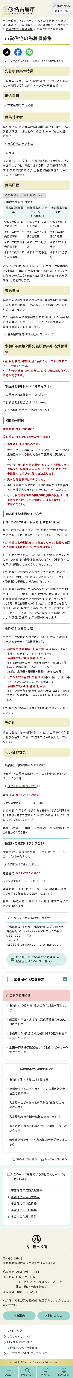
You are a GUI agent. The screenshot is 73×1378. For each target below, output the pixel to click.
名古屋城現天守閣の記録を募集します (33, 1116)
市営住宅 (63, 25)
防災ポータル (61, 11)
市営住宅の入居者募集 (19, 29)
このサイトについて (19, 1336)
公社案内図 (21, 786)
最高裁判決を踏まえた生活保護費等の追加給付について (37, 1022)
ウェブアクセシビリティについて (27, 1353)
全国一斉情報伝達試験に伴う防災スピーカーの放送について (38, 1050)
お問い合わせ (53, 1315)
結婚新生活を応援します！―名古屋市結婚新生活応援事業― (37, 1091)
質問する (45, 1375)
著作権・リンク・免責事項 (22, 1348)
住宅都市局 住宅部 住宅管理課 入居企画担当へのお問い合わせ (37, 959)
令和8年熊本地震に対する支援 (28, 1079)
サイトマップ (14, 1330)
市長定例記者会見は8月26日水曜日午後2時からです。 (38, 1128)
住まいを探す (25, 25)
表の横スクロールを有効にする (24, 195)
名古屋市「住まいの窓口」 (23, 864)
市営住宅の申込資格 (20, 105)
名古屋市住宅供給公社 (29, 334)
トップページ (27, 20)
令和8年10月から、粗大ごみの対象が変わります (38, 1008)
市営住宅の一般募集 (24, 1210)
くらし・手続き (46, 20)
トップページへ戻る (56, 1159)
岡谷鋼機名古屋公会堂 (29, 410)
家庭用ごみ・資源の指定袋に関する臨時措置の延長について (38, 1035)
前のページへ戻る (26, 1159)
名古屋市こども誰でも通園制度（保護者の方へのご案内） (38, 1105)
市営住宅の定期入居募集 (26, 1190)
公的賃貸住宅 (45, 25)
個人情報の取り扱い (19, 1342)
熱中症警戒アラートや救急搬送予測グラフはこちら (38, 1142)
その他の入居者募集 (24, 1216)
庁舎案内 (19, 1315)
